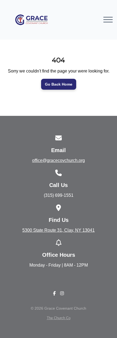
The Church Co (58, 318)
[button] (108, 19)
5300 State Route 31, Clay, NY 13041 (58, 230)
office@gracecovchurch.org (58, 160)
